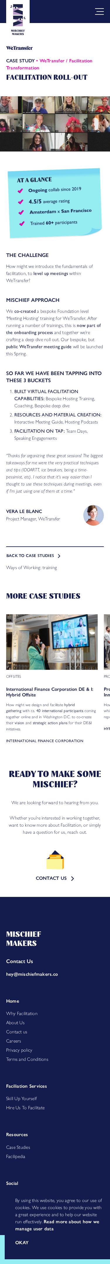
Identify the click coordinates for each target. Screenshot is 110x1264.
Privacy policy (19, 1050)
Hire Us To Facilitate (25, 1107)
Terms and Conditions (27, 1059)
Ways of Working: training (31, 567)
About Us (15, 1022)
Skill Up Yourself (21, 1098)
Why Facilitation (22, 1013)
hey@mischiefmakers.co (32, 974)
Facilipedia (16, 1156)
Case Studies (18, 1147)
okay (22, 1242)
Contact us (16, 1032)
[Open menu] (98, 11)
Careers (13, 1041)
